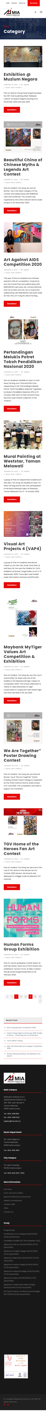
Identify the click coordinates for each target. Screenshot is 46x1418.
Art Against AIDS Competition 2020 (23, 262)
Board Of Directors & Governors (17, 1197)
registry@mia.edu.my (12, 1121)
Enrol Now (33, 3)
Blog (8, 88)
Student (14, 3)
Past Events (16, 88)
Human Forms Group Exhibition (21, 947)
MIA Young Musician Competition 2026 (21, 1028)
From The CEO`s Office (13, 1193)
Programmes (9, 1230)
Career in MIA (9, 1204)
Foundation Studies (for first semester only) (22, 1240)
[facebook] (4, 1404)
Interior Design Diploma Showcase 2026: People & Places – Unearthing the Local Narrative (24, 1034)
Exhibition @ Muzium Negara (20, 77)
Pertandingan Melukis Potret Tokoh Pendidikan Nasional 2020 (23, 359)
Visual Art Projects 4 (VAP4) (22, 546)
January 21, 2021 (11, 85)
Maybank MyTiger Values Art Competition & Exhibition (23, 654)
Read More (11, 110)
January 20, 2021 (11, 372)
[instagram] (8, 1404)
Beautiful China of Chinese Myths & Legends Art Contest (23, 167)
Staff (7, 3)
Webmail (22, 3)
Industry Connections (13, 1200)
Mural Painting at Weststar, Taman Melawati (22, 461)
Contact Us (8, 1212)
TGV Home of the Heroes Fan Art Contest (21, 848)
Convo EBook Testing (15, 1041)
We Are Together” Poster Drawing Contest (22, 755)
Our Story (8, 1189)
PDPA (6, 1208)
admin (26, 85)
